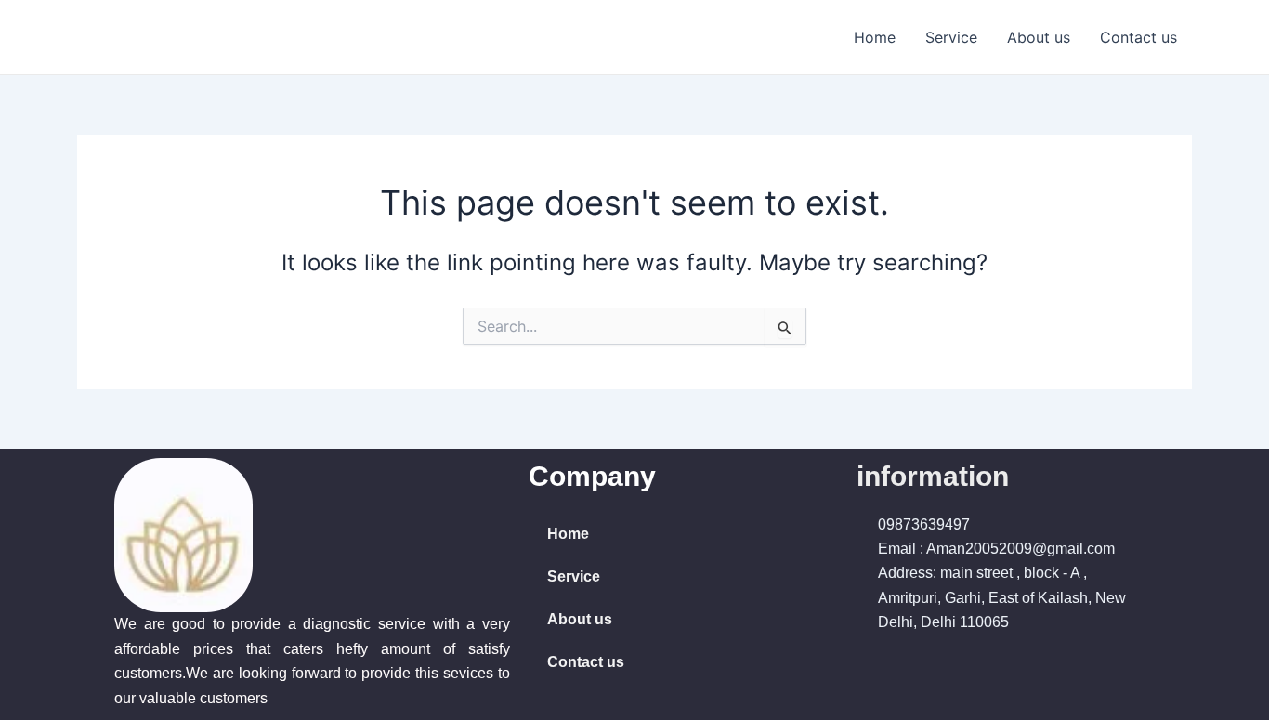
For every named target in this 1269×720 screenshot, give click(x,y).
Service (951, 37)
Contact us (1138, 37)
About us (1038, 37)
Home (875, 37)
